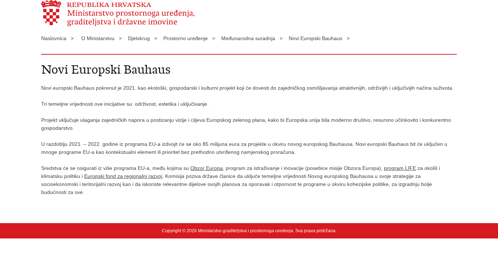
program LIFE (400, 168)
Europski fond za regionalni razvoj (123, 176)
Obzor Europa (206, 168)
